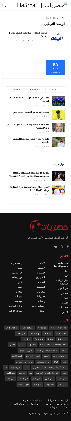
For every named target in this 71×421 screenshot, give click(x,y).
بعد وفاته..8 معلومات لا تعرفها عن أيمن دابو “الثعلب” (28, 126)
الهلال (55, 362)
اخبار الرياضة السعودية (62, 282)
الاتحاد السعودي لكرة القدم (47, 350)
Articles (42, 328)
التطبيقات (40, 272)
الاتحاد (64, 350)
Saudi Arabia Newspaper (53, 344)
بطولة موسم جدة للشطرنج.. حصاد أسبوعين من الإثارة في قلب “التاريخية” (29, 174)
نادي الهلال (50, 384)
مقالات (19, 291)
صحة (20, 267)
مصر (20, 286)
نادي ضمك (37, 384)
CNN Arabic (11, 328)
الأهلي (12, 344)
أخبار (66, 270)
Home (56, 18)
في (5, 367)
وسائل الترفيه (15, 310)
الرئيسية (65, 400)
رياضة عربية (16, 263)
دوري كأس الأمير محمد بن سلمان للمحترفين (49, 367)
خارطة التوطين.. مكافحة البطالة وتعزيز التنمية (28, 34)
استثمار (65, 293)
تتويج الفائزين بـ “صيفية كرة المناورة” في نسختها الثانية (29, 188)
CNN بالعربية (61, 333)
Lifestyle (21, 333)
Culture (48, 333)
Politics (26, 339)
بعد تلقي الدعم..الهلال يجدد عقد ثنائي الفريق (29, 99)
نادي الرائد (36, 378)
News (50, 339)
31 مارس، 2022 (22, 40)
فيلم (20, 282)
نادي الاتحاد (62, 378)
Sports (32, 344)
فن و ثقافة (17, 277)
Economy (34, 333)
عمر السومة (15, 367)
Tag (63, 18)
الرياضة (41, 282)
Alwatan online (58, 328)
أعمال (66, 275)
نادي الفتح (10, 378)
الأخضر (21, 344)
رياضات (41, 301)
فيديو (64, 373)
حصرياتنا (41, 296)
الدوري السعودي (26, 350)
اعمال (66, 297)
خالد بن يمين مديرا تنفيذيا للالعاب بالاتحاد (31, 140)
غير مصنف (17, 272)
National (61, 339)
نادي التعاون (49, 378)
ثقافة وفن (40, 291)
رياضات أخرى (38, 305)
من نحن (47, 403)
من (30, 373)
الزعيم (46, 356)
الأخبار (66, 312)
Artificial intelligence (61, 264)
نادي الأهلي (10, 373)
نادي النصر (62, 384)
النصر (64, 362)
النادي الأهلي (17, 356)
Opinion (39, 339)
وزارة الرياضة (15, 305)
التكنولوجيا (40, 277)
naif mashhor (40, 40)
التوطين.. (47, 18)
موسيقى (18, 301)
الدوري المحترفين (59, 356)
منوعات (18, 296)
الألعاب (42, 263)
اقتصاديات (64, 307)
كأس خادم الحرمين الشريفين (47, 373)
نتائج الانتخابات (23, 384)
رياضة (42, 310)
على (26, 367)
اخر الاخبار (63, 288)
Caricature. (28, 328)
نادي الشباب (23, 378)
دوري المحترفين (43, 362)
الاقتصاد (41, 267)
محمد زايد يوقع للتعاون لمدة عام (31, 112)
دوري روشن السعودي (24, 362)
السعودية (41, 286)
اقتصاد (65, 302)
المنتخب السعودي (33, 356)
